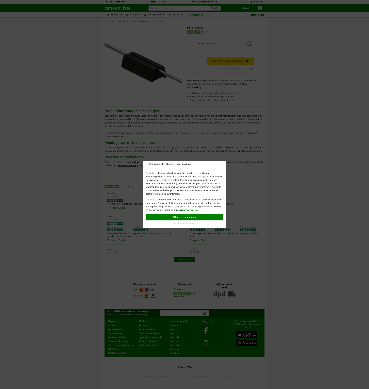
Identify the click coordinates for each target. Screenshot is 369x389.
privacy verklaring (188, 210)
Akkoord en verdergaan (184, 217)
